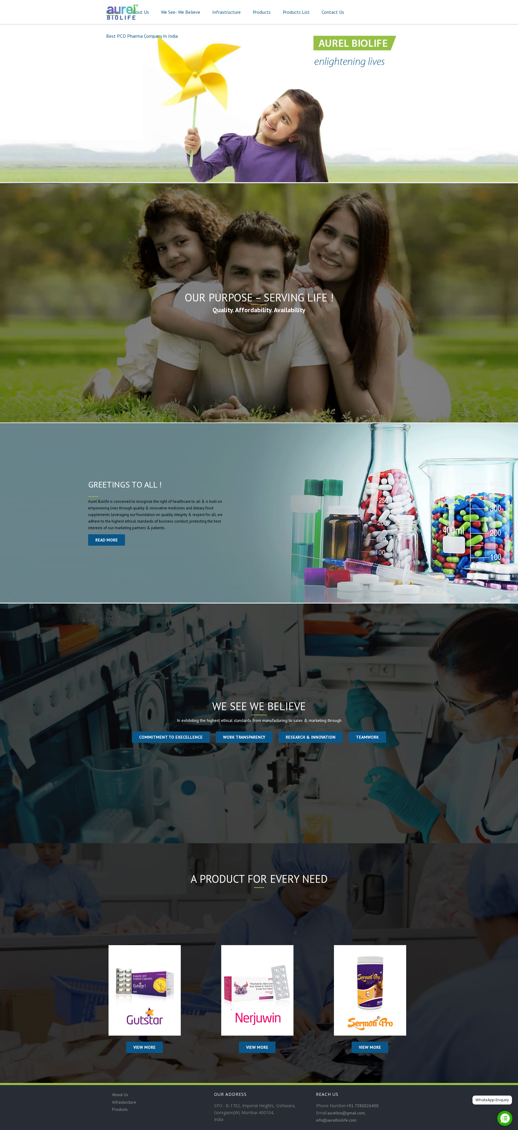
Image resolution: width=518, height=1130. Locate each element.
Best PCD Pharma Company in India (142, 36)
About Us (139, 12)
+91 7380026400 (363, 1105)
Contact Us (333, 12)
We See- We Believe (180, 12)
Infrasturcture (124, 1102)
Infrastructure (226, 12)
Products (262, 12)
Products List (296, 12)
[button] (171, 737)
